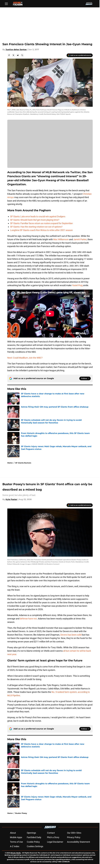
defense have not (28, 618)
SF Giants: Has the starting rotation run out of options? (36, 226)
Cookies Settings (35, 846)
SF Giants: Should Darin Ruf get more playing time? (34, 220)
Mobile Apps (16, 837)
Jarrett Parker (80, 239)
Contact (51, 833)
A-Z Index (14, 846)
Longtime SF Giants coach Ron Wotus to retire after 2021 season (41, 230)
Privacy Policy (73, 837)
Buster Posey (21, 813)
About (13, 833)
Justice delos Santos (16, 49)
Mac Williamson (61, 239)
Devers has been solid (71, 634)
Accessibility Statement (78, 842)
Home (10, 463)
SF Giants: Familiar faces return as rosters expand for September (41, 223)
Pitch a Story (53, 837)
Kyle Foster (11, 499)
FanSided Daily (34, 837)
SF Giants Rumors (23, 463)
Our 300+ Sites (74, 833)
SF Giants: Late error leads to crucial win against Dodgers (37, 216)
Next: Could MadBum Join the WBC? (25, 357)
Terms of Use (16, 842)
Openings (31, 833)
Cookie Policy (33, 842)
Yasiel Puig (77, 285)
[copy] (22, 55)
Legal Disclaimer (55, 842)
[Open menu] (6, 3)
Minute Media (15, 853)
